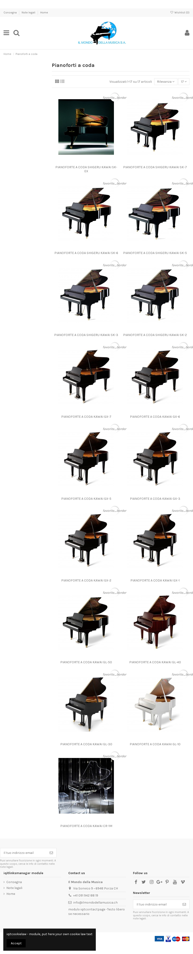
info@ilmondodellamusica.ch (95, 903)
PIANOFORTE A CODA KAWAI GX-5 (86, 499)
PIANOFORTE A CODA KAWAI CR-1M (86, 826)
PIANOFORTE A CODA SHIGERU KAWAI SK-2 (155, 335)
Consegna (10, 12)
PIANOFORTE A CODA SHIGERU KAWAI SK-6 (86, 253)
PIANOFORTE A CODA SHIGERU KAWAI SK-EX (86, 169)
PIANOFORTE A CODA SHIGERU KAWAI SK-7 (155, 167)
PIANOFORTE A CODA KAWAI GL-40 (155, 662)
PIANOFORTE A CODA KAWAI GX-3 (155, 499)
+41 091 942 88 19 (85, 895)
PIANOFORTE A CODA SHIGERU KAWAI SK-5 (155, 253)
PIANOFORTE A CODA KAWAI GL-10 (155, 744)
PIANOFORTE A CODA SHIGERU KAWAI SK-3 (86, 335)
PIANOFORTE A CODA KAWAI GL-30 (86, 744)
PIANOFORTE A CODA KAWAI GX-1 (155, 580)
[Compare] (86, 161)
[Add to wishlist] (79, 161)
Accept (16, 943)
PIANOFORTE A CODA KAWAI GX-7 (86, 417)
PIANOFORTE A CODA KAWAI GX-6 (155, 417)
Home (44, 12)
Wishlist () (181, 12)
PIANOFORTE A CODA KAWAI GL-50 (86, 662)
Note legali (29, 12)
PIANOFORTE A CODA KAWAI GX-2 (86, 580)
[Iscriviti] (51, 852)
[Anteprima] (92, 161)
